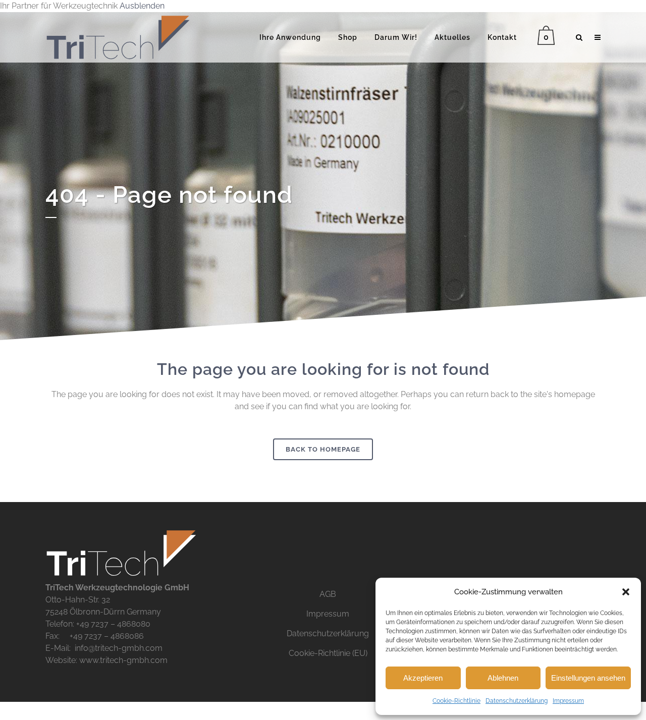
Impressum (568, 700)
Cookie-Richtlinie (456, 700)
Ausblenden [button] (142, 6)
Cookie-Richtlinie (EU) (328, 653)
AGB (327, 594)
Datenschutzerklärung (517, 700)
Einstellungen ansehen (588, 678)
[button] (626, 592)
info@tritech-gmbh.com (119, 648)
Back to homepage (323, 449)
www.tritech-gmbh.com (123, 660)
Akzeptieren (423, 678)
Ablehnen (503, 678)
